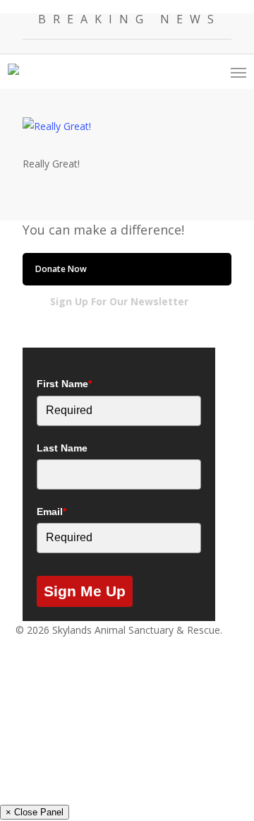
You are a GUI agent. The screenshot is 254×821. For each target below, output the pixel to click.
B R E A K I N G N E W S (127, 19)
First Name (64, 383)
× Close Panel (35, 812)
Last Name (62, 448)
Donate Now (61, 269)
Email (51, 511)
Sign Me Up (85, 591)
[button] (238, 72)
